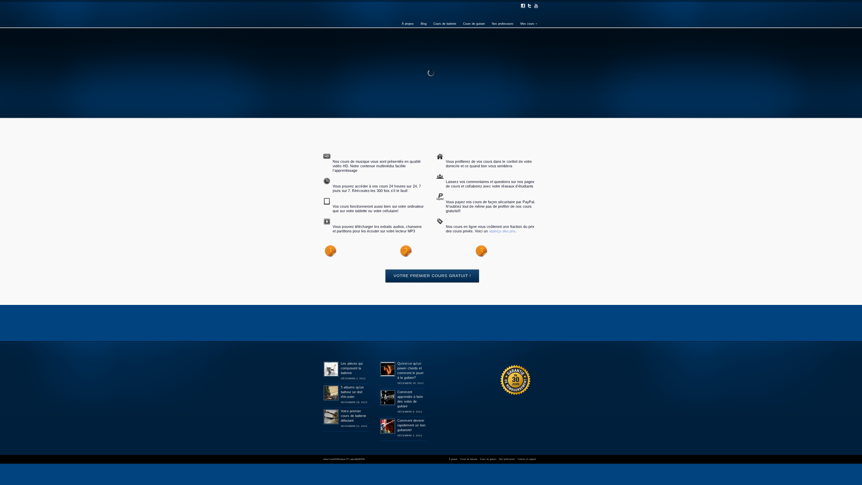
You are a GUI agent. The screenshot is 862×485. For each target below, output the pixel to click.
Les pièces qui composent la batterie (352, 368)
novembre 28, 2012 (354, 402)
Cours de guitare (488, 459)
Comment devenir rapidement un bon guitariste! (411, 425)
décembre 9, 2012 (410, 411)
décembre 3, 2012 (353, 378)
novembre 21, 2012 (354, 426)
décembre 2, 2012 (410, 435)
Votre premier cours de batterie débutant (353, 415)
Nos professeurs (507, 459)
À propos (453, 459)
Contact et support (527, 459)
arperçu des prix (502, 231)
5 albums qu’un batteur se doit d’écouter (352, 392)
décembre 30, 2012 (411, 383)
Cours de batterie (468, 459)
